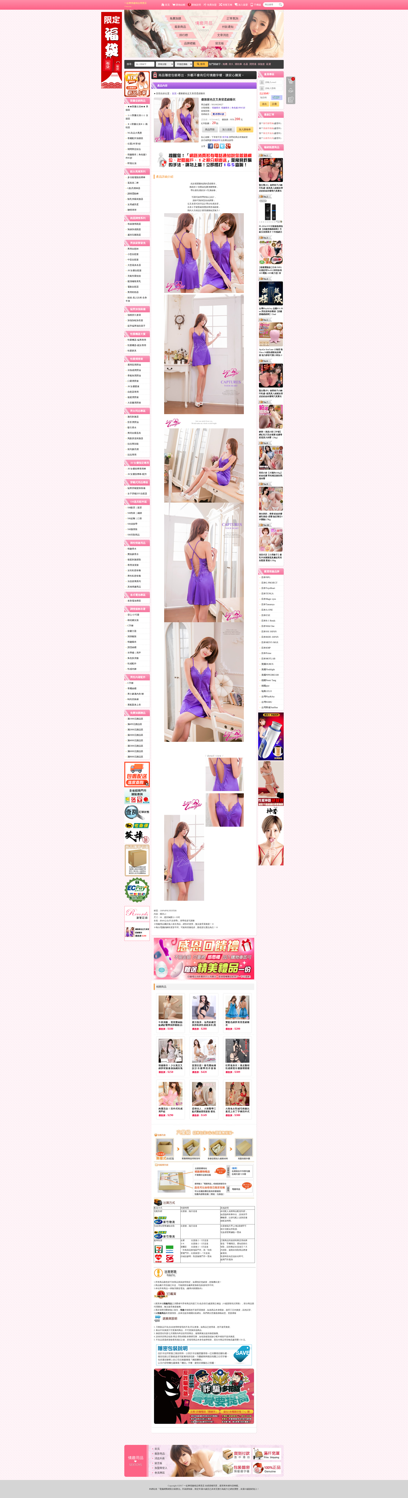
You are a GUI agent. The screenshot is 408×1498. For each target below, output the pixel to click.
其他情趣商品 (133, 587)
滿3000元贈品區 (134, 735)
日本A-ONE (266, 610)
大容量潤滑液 (133, 403)
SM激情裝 (131, 529)
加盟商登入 (161, 1468)
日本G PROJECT (268, 583)
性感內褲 (131, 669)
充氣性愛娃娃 (133, 276)
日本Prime (265, 653)
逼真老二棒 (132, 183)
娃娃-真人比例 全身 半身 (136, 299)
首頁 (167, 5)
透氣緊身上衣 (133, 705)
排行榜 (183, 35)
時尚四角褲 (132, 699)
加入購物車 (245, 129)
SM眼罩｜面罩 (134, 507)
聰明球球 (131, 210)
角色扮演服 (132, 658)
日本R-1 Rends (267, 621)
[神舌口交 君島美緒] (271, 836)
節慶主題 (131, 631)
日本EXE (264, 615)
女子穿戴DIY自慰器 (136, 493)
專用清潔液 (132, 565)
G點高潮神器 (133, 188)
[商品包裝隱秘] (137, 860)
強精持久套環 (133, 315)
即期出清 (131, 163)
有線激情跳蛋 (133, 224)
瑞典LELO (265, 691)
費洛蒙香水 (132, 554)
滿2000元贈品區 (134, 729)
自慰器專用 (132, 392)
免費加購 (175, 18)
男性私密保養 (133, 576)
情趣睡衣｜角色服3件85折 (136, 156)
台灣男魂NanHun (268, 707)
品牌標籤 (190, 43)
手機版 (257, 5)
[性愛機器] (271, 784)
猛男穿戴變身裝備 (135, 488)
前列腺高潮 (132, 449)
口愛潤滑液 (132, 381)
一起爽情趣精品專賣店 (135, 4)
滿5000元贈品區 (134, 746)
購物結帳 (180, 5)
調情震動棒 (132, 193)
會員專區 (160, 1472)
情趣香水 (131, 549)
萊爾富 (184, 1247)
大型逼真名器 (133, 265)
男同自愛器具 (133, 433)
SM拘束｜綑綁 (134, 513)
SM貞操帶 (131, 524)
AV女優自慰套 (134, 270)
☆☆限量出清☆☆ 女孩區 (137, 117)
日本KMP (265, 648)
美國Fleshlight (267, 669)
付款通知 (227, 26)
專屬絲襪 (131, 688)
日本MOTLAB (267, 658)
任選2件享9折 (133, 144)
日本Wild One (266, 626)
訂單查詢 (232, 18)
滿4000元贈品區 (134, 740)
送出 (264, 104)
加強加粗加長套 (134, 320)
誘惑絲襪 (131, 647)
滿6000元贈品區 (134, 751)
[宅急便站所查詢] (137, 826)
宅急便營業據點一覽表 (230, 1232)
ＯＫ (183, 1243)
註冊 (274, 104)
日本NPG (264, 577)
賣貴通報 (232, 1313)
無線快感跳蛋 (133, 229)
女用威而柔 (132, 204)
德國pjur (264, 686)
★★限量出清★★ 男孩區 (137, 108)
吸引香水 (131, 427)
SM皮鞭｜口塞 (134, 518)
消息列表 (160, 1458)
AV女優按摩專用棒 (136, 469)
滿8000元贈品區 (134, 757)
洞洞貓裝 (131, 636)
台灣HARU (265, 702)
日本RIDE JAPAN (268, 637)
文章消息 (223, 35)
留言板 (219, 43)
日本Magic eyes (267, 599)
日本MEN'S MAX (268, 642)
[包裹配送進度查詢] (137, 775)
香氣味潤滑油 (133, 375)
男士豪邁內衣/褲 (135, 694)
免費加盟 (212, 5)
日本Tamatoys (266, 604)
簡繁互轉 (227, 5)
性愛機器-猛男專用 (136, 340)
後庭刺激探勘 (133, 559)
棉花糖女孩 (132, 620)
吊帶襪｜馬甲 (133, 653)
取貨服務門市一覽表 (202, 1256)
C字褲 (129, 625)
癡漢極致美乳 (133, 281)
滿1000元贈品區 (134, 719)
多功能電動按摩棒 (135, 177)
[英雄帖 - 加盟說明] (137, 837)
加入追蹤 (227, 129)
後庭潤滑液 (132, 397)
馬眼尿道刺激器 (134, 438)
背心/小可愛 (132, 615)
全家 (183, 1240)
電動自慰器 (132, 287)
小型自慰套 (132, 254)
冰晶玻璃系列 (133, 581)
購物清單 (290, 78)
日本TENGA (266, 593)
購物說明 (196, 5)
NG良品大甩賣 (134, 133)
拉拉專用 (131, 455)
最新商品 (180, 26)
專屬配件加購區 (134, 138)
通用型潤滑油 (133, 365)
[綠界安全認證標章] (137, 890)
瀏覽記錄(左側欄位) (290, 99)
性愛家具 (131, 351)
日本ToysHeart (267, 588)
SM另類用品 (133, 535)
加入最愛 (243, 5)
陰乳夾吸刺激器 (134, 199)
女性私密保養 (133, 570)
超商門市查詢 (226, 1259)
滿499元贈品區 (134, 724)
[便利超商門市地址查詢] (137, 796)
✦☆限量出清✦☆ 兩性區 (137, 126)
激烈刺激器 (132, 417)
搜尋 (202, 64)
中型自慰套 (132, 259)
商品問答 (210, 129)
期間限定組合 (133, 149)
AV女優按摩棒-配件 (136, 474)
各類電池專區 (133, 601)
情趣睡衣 (131, 642)
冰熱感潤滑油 (133, 370)
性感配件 (131, 663)
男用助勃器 (132, 292)
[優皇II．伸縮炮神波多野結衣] (271, 736)
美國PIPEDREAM (269, 675)
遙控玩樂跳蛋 (133, 235)
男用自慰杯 (132, 249)
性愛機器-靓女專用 (136, 345)
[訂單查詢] (137, 813)
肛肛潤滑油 (132, 422)
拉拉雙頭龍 (132, 444)
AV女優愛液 (132, 386)
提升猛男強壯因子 (135, 326)
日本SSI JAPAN (268, 631)
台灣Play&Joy (267, 696)
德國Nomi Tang (267, 680)
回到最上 (290, 90)
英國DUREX (266, 664)
